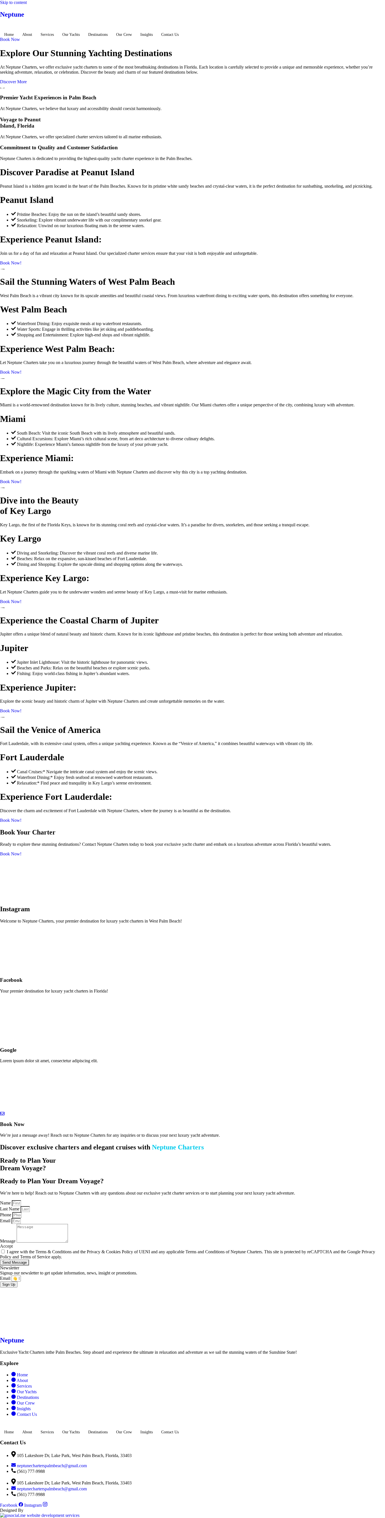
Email (6, 1220)
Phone (6, 1214)
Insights (146, 34)
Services (47, 34)
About (27, 34)
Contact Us (170, 34)
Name (6, 1203)
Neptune (12, 14)
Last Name (10, 1208)
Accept (6, 1246)
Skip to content (13, 2)
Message (8, 1241)
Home (9, 34)
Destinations (98, 34)
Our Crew (124, 34)
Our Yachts (71, 34)
